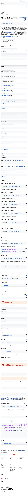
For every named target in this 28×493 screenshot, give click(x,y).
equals (7, 335)
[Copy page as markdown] (16, 18)
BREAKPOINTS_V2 (4, 108)
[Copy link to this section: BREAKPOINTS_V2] (8, 255)
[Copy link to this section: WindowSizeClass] (7, 275)
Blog (1, 464)
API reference (3, 3)
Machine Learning (12, 459)
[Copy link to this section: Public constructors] (10, 272)
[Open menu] (1, 1)
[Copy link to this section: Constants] (6, 180)
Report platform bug (21, 468)
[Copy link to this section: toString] (4, 440)
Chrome (2, 481)
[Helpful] (25, 6)
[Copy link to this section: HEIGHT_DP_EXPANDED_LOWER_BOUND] (15, 183)
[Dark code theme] (26, 22)
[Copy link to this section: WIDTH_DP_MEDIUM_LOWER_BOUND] (14, 228)
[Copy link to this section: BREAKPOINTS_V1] (7, 240)
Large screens (20, 458)
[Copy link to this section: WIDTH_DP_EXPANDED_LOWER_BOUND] (15, 201)
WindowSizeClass (9, 23)
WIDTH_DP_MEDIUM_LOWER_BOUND (6, 95)
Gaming (11, 458)
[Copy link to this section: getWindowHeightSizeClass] (11, 357)
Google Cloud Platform (3, 483)
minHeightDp (16, 49)
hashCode (3, 155)
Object (9, 335)
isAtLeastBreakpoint (4, 159)
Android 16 (2, 469)
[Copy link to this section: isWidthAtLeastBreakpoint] (10, 414)
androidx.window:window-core (23, 17)
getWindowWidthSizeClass (5, 149)
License (4, 487)
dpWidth (3, 328)
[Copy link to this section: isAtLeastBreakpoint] (8, 391)
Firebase (2, 482)
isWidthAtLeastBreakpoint (5, 170)
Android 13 (2, 473)
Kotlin (24, 20)
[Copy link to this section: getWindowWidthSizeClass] (10, 371)
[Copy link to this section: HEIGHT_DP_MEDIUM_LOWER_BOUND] (14, 192)
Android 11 (2, 475)
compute (16, 298)
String (5, 174)
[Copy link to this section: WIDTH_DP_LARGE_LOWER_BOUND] (14, 219)
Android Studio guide (12, 469)
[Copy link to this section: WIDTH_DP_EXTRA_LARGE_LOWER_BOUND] (16, 210)
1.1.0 (26, 19)
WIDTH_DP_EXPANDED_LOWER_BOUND (6, 80)
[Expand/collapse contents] (5, 8)
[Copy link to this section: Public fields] (6, 237)
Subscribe (10, 489)
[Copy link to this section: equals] (3, 332)
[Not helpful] (26, 6)
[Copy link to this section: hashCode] (5, 384)
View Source (24, 18)
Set (8, 101)
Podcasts (2, 465)
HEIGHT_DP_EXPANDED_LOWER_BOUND (13, 186)
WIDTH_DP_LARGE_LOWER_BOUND (6, 90)
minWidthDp (11, 49)
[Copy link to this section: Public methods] (8, 291)
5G (10, 464)
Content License (21, 450)
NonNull (7, 101)
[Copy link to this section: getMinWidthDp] (7, 348)
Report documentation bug (22, 469)
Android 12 (2, 474)
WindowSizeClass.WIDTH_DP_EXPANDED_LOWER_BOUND (8, 36)
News (1, 463)
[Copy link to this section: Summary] (5, 63)
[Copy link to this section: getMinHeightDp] (7, 339)
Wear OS (20, 459)
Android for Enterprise (3, 459)
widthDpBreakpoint (19, 160)
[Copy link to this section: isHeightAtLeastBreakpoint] (10, 403)
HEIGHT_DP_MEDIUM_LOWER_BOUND (6, 75)
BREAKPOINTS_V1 (4, 103)
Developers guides (12, 470)
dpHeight (6, 328)
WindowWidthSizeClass (9, 147)
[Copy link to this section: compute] (4, 294)
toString (3, 176)
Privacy (11, 463)
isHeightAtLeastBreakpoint (11, 406)
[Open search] (17, 0)
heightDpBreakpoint (15, 161)
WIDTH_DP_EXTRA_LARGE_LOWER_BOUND (6, 85)
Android (2, 458)
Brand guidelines (8, 487)
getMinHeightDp (4, 133)
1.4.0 (26, 275)
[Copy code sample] (26, 248)
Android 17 (2, 468)
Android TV (20, 463)
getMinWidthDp (4, 138)
